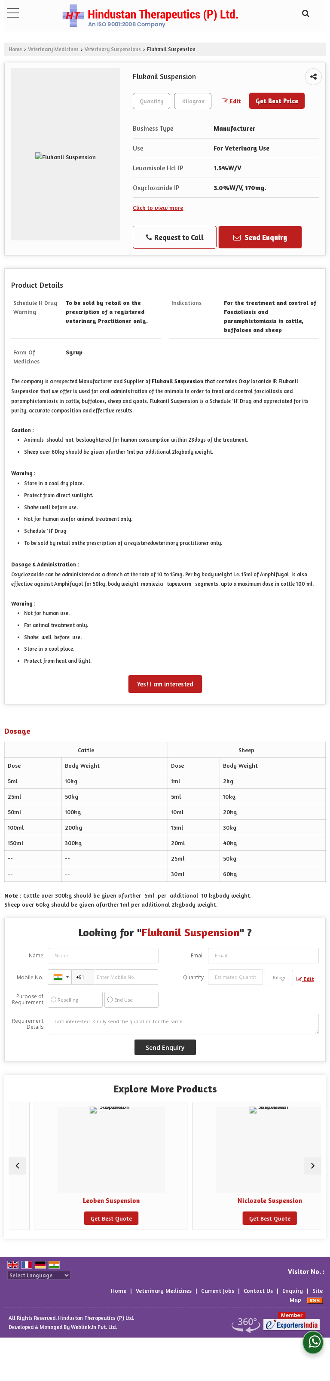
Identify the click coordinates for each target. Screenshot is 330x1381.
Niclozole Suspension (250, 1200)
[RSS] (315, 1299)
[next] (312, 1166)
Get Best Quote (91, 1218)
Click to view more (158, 207)
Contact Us (258, 1290)
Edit (234, 101)
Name (36, 955)
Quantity (193, 977)
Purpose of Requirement (27, 999)
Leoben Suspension (91, 1200)
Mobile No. (30, 977)
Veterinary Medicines (53, 49)
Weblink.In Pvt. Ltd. (94, 1327)
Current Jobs (217, 1290)
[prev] (17, 1166)
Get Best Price (277, 101)
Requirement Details (27, 1024)
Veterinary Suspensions (113, 49)
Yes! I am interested (165, 684)
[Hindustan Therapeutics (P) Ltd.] (150, 16)
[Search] (304, 12)
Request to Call (178, 237)
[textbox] (192, 101)
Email (197, 955)
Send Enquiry (265, 237)
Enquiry (292, 1290)
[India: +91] (60, 977)
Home (15, 49)
